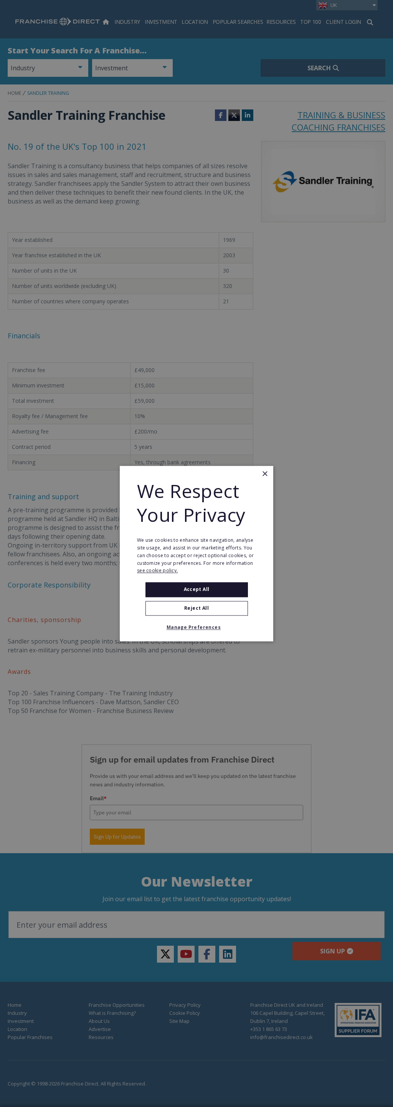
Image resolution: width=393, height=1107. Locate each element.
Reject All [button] (196, 608)
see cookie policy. (157, 571)
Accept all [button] (197, 589)
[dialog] (196, 553)
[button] (196, 627)
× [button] (265, 474)
